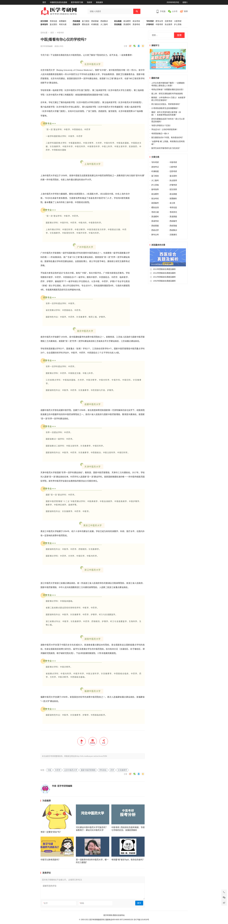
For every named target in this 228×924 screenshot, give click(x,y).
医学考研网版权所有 (97, 920)
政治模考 (127, 21)
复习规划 (85, 21)
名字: (45, 903)
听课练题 (95, 24)
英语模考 (127, 24)
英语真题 (118, 24)
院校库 (89, 2)
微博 (186, 11)
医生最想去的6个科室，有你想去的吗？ (167, 137)
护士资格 (177, 24)
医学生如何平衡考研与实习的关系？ (166, 148)
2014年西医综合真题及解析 (164, 273)
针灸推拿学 (122, 770)
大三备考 (104, 24)
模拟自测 (85, 24)
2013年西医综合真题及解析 (164, 269)
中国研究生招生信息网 (58, 2)
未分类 (172, 203)
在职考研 (168, 21)
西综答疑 (95, 21)
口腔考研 (177, 21)
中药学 (57, 770)
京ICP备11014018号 (141, 920)
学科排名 (103, 770)
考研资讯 (173, 212)
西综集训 (104, 21)
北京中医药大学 (70, 770)
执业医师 (168, 24)
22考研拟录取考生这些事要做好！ (165, 108)
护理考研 (150, 24)
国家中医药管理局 (88, 770)
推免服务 (99, 2)
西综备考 (173, 221)
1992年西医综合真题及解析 (164, 281)
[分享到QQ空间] (143, 46)
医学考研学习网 (77, 2)
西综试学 (76, 24)
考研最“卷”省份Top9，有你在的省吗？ (127, 859)
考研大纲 (62, 24)
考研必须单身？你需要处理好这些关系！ (168, 89)
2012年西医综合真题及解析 (164, 277)
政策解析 (62, 21)
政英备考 (155, 203)
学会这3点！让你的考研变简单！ (164, 129)
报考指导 (44, 24)
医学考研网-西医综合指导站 (114, 915)
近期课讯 (173, 235)
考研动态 (53, 21)
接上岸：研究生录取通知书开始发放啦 (167, 94)
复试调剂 (53, 24)
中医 (49, 770)
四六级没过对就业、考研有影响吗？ (166, 104)
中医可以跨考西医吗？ (50, 859)
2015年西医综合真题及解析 (162, 264)
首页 (44, 2)
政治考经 (136, 21)
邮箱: (82, 903)
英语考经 (136, 24)
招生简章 (44, 21)
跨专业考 (159, 21)
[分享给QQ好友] (139, 46)
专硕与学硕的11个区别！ (161, 125)
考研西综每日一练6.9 (160, 133)
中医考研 (159, 24)
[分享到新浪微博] (130, 46)
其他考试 (155, 167)
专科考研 (150, 21)
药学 (112, 770)
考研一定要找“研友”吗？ (51, 832)
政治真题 (118, 21)
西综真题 (76, 21)
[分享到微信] (134, 46)
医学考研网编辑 (47, 46)
